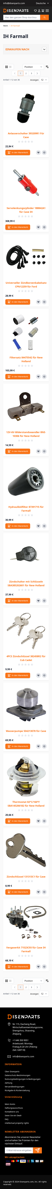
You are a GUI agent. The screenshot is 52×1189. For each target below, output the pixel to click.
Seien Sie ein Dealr (13, 1115)
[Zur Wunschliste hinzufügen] (38, 152)
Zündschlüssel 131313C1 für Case (26, 876)
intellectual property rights (17, 1123)
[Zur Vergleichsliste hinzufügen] (44, 152)
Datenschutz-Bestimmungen (17, 1075)
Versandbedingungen (14, 1086)
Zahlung (8, 1083)
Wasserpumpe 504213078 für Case (26, 731)
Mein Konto (10, 1104)
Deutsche (41, 3)
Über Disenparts (12, 1071)
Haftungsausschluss (14, 1108)
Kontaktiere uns (12, 1111)
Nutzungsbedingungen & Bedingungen (23, 1079)
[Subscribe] (37, 1150)
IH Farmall (15, 25)
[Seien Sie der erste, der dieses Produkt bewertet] (26, 141)
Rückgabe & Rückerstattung (17, 1090)
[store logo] (15, 11)
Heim (5, 25)
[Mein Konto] (39, 10)
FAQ (6, 1119)
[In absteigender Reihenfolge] (47, 66)
